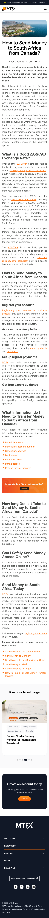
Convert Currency (15, 731)
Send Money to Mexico (17, 664)
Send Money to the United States (22, 651)
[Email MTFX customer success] (34, 887)
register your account (36, 633)
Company (8, 853)
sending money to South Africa (28, 170)
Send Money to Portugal (18, 668)
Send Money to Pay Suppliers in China (25, 660)
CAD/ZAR (13, 247)
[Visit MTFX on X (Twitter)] (22, 887)
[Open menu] (45, 9)
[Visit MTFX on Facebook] (16, 887)
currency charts (38, 348)
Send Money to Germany (18, 656)
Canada (29, 731)
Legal (7, 861)
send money (13, 727)
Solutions (9, 838)
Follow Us (9, 868)
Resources (10, 846)
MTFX (5, 362)
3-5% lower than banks (23, 199)
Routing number (29, 727)
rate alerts (12, 351)
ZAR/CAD (22, 163)
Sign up (24, 799)
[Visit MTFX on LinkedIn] (28, 887)
